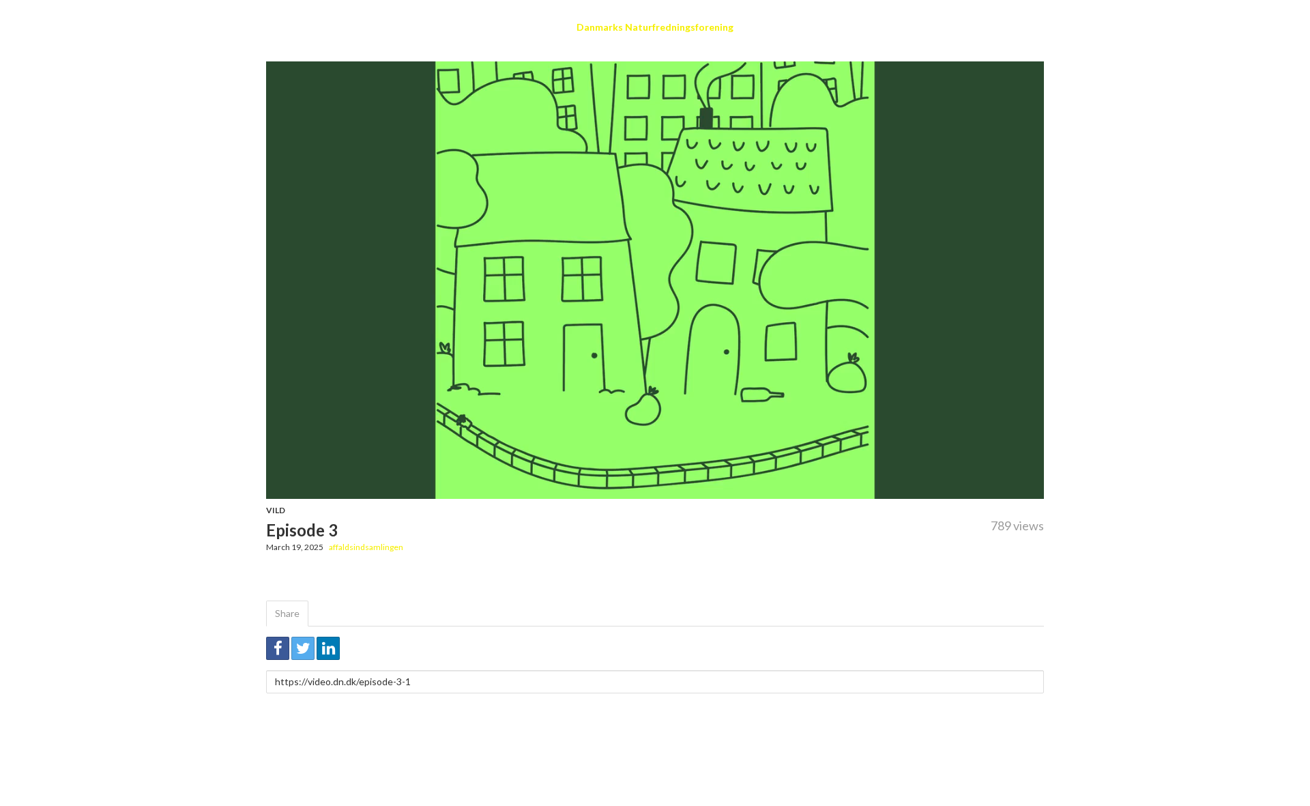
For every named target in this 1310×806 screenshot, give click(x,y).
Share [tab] (287, 613)
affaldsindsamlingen (366, 547)
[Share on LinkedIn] (328, 648)
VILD (275, 510)
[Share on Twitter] (303, 648)
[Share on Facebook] (277, 648)
